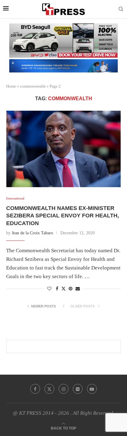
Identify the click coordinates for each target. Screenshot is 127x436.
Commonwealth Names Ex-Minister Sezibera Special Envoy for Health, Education (62, 215)
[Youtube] (92, 389)
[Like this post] (49, 288)
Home (11, 86)
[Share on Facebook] (57, 288)
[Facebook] (35, 389)
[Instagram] (63, 389)
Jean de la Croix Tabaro (32, 233)
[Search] (121, 9)
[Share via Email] (78, 288)
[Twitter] (49, 389)
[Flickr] (78, 389)
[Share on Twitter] (63, 288)
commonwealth (33, 86)
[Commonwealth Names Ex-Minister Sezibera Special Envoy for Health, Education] (63, 149)
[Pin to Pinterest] (70, 288)
